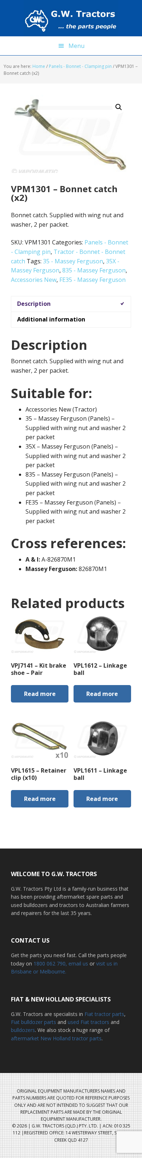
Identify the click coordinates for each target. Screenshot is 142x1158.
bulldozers (23, 1030)
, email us (78, 963)
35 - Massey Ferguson (73, 261)
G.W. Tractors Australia (71, 18)
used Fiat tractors (88, 1022)
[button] (118, 107)
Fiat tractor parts (104, 1014)
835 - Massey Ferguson (94, 270)
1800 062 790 (49, 963)
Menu (76, 46)
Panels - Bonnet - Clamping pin (80, 66)
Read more (40, 694)
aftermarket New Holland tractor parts (56, 1038)
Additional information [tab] (51, 319)
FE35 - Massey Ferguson (92, 280)
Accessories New (33, 280)
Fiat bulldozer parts (33, 1022)
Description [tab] (34, 304)
